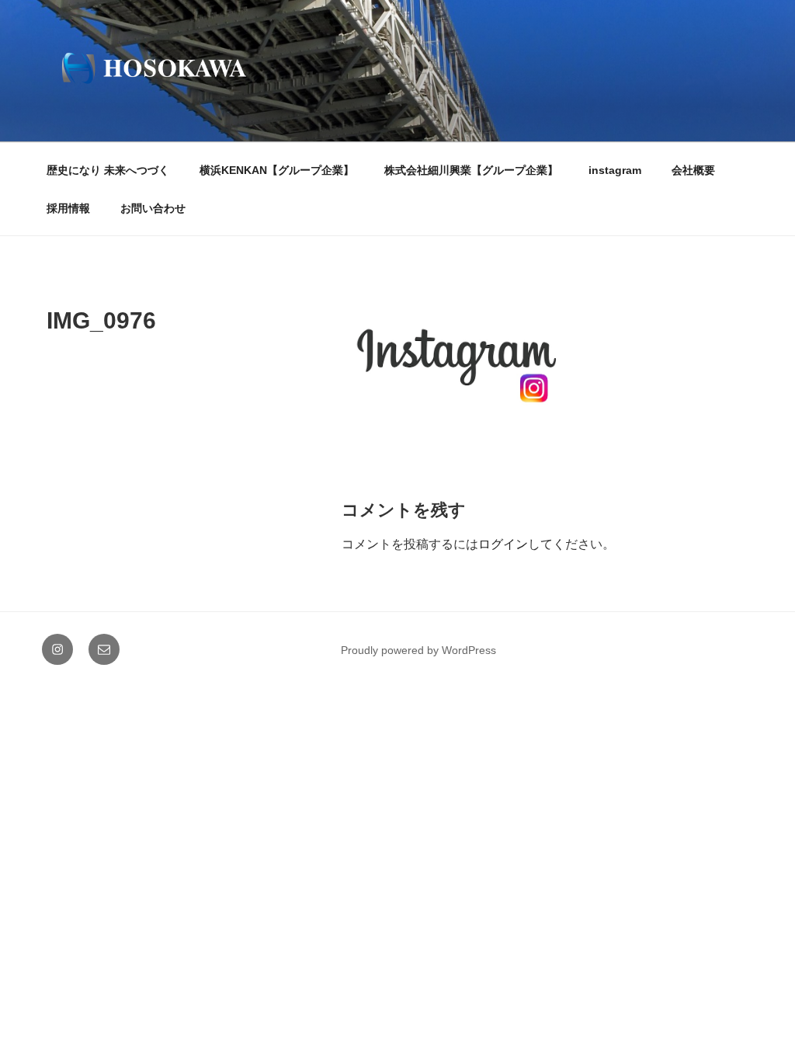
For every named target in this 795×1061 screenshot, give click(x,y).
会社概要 (693, 170)
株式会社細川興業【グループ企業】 (471, 170)
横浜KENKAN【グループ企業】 (277, 170)
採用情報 (68, 208)
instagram (614, 170)
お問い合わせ (153, 208)
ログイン (503, 544)
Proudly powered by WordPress (418, 650)
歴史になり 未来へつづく (108, 170)
